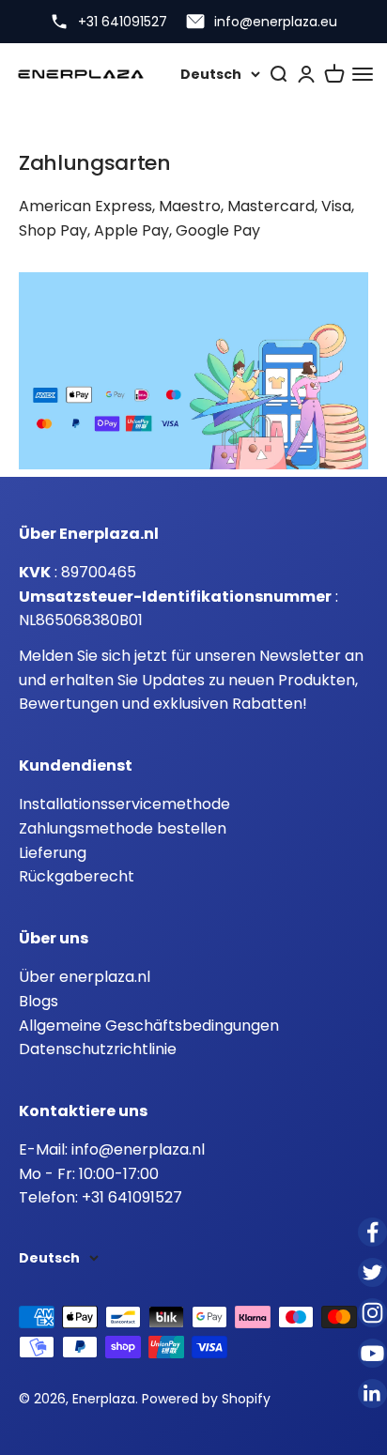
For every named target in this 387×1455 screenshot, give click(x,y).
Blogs (38, 1001)
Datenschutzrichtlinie (98, 1049)
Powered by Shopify (206, 1398)
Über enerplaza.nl (84, 977)
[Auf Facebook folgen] (372, 1232)
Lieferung (52, 853)
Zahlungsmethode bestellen (122, 828)
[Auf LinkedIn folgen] (372, 1393)
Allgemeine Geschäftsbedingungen (149, 1025)
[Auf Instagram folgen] (372, 1312)
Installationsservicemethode (124, 804)
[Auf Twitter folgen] (372, 1272)
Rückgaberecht (76, 876)
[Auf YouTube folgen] (372, 1353)
